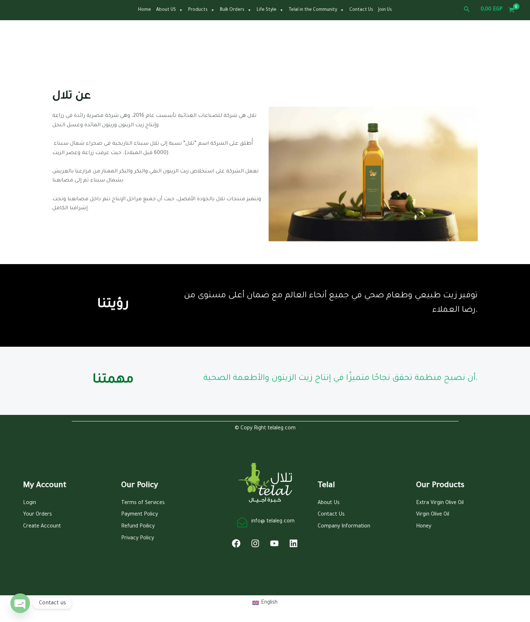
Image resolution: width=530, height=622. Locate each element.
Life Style (267, 10)
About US (166, 10)
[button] (467, 10)
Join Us (385, 10)
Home (144, 10)
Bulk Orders (232, 10)
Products (198, 10)
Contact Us (361, 10)
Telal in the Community (313, 10)
